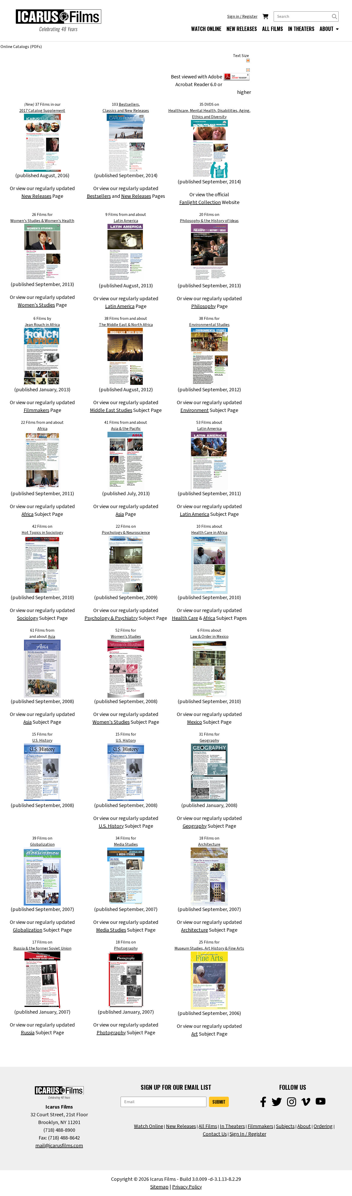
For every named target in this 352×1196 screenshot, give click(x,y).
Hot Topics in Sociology (42, 532)
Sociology (27, 618)
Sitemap (159, 1187)
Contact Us (215, 1134)
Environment (194, 410)
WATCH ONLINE (206, 28)
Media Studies (126, 844)
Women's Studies (36, 305)
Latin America (126, 221)
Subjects (285, 1126)
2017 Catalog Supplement (42, 110)
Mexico (194, 722)
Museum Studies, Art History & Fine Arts (209, 948)
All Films (208, 1126)
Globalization (42, 844)
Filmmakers (36, 410)
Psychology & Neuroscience (126, 532)
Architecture (209, 844)
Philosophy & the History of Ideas (209, 221)
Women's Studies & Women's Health (42, 221)
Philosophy (203, 306)
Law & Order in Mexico (209, 636)
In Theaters (232, 1126)
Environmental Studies (209, 325)
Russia (28, 1032)
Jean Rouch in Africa (42, 325)
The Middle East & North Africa (126, 325)
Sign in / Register (242, 16)
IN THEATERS (301, 28)
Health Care (185, 618)
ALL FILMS (272, 28)
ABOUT (327, 28)
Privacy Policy (187, 1187)
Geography (209, 740)
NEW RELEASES (242, 28)
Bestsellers (99, 196)
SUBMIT (218, 1102)
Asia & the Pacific (126, 429)
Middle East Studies (111, 410)
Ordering (323, 1126)
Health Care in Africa (209, 532)
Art (194, 1034)
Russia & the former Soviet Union (42, 948)
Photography (126, 948)
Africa (42, 429)
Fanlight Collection (200, 202)
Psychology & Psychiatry (111, 618)
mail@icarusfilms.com (59, 1145)
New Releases (36, 196)
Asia (120, 514)
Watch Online (148, 1126)
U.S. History (42, 740)
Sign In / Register (248, 1134)
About (304, 1126)
